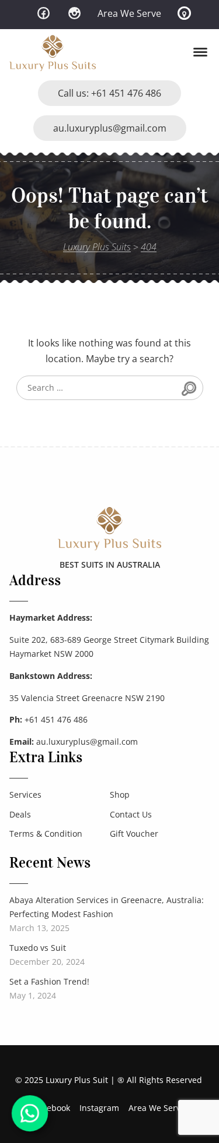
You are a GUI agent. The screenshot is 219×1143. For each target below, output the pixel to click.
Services (25, 794)
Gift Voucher (134, 833)
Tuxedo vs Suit (37, 947)
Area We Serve (129, 13)
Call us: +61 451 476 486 (109, 93)
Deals (20, 814)
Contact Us (131, 814)
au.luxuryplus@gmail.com (109, 128)
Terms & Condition (45, 833)
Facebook (52, 1107)
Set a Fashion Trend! (49, 981)
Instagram (99, 1107)
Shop (120, 794)
